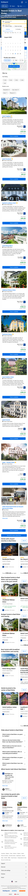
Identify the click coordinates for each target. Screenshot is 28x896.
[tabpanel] (13, 47)
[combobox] (14, 22)
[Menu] (26, 2)
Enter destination (8, 21)
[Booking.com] (4, 2)
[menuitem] (4, 6)
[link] (4, 80)
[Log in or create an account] (22, 2)
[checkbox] (20, 40)
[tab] (8, 29)
